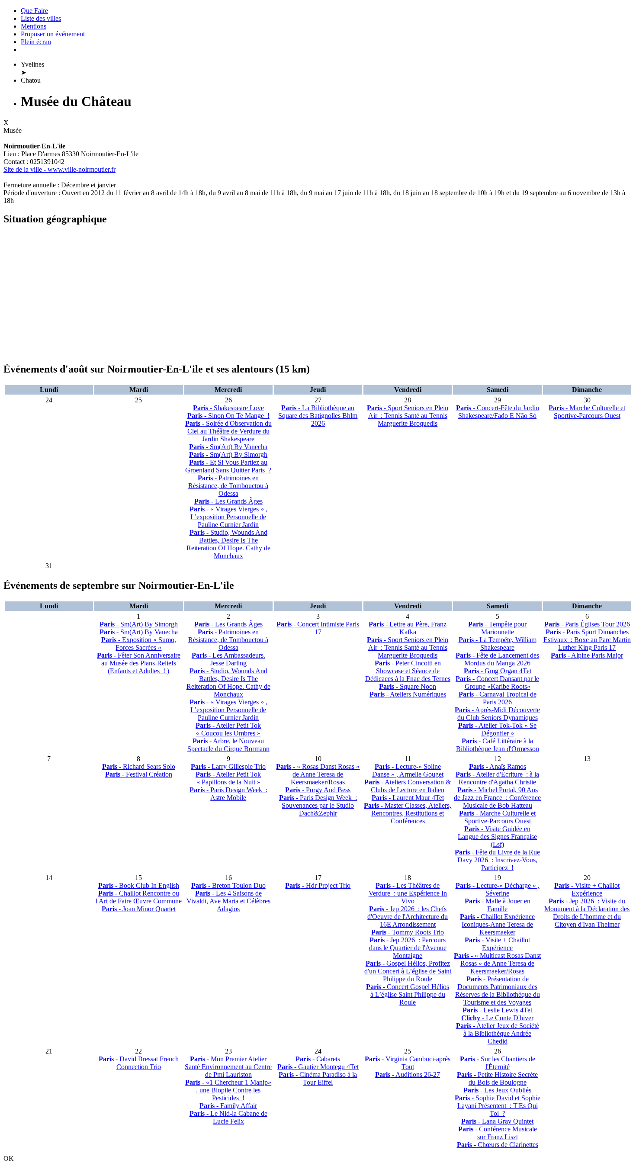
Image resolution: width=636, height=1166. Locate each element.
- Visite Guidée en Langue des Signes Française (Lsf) (497, 836)
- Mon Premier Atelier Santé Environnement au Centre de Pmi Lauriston (228, 1066)
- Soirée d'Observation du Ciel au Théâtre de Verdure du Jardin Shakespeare (228, 431)
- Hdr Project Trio (317, 885)
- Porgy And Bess (317, 789)
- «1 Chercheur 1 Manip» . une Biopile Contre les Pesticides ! (228, 1090)
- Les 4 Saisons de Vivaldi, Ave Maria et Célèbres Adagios (228, 901)
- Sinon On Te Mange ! (228, 415)
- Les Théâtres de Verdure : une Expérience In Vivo (408, 893)
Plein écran (36, 41)
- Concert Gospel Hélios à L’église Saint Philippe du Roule (407, 994)
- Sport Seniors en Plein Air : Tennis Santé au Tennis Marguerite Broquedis (407, 415)
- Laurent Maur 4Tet (408, 797)
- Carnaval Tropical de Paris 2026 (497, 698)
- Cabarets (318, 1059)
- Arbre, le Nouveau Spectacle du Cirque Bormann (228, 744)
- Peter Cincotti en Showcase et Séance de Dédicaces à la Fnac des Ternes (407, 670)
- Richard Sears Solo (138, 766)
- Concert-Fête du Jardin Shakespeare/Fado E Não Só (497, 411)
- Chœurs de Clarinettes (497, 1144)
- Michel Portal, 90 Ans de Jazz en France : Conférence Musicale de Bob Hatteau (497, 797)
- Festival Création (138, 774)
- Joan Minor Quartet (139, 908)
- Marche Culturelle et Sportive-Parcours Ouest (587, 411)
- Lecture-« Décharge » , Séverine (498, 889)
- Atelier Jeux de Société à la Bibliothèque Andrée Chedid (497, 1033)
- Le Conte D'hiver (497, 1017)
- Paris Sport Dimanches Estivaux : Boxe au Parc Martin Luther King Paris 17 (587, 639)
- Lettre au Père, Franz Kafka (407, 628)
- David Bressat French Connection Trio (139, 1062)
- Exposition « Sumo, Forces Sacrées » (138, 643)
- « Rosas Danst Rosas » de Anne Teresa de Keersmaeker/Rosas (318, 774)
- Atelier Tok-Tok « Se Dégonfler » (497, 729)
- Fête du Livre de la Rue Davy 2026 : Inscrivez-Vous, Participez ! (497, 859)
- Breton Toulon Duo (228, 885)
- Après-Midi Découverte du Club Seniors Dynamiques (497, 713)
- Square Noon (407, 686)
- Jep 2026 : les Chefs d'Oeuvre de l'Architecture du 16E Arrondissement (407, 916)
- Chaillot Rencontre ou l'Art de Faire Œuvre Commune (139, 897)
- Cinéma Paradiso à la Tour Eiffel (318, 1078)
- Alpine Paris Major (587, 655)
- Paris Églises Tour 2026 (587, 624)
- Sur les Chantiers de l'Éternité (497, 1062)
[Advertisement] (263, 294)
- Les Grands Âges (228, 501)
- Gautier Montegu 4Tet (318, 1066)
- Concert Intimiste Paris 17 (317, 628)
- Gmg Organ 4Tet (497, 671)
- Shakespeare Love (228, 407)
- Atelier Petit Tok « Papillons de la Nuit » (228, 778)
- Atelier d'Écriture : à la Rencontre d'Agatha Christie (497, 778)
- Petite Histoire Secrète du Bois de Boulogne (497, 1078)
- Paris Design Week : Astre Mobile (228, 793)
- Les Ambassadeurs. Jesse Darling (228, 659)
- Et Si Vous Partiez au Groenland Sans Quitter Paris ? (228, 466)
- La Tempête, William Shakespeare (497, 643)
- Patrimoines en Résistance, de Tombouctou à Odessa (228, 485)
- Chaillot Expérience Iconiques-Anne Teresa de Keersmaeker (497, 924)
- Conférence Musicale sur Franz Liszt (497, 1132)
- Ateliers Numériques (407, 694)
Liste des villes (41, 18)
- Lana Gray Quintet (497, 1121)
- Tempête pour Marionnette (497, 628)
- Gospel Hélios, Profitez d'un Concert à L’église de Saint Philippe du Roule (407, 971)
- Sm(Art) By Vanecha (228, 446)
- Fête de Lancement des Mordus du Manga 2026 (497, 659)
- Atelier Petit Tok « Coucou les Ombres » (228, 729)
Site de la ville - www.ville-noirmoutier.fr (59, 169)
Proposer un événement (53, 34)
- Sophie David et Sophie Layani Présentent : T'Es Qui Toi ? (497, 1105)
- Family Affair (228, 1105)
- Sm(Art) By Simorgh (228, 454)
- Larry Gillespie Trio (228, 766)
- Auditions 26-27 (407, 1074)
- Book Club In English (138, 885)
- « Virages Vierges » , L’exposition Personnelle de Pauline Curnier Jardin (228, 516)
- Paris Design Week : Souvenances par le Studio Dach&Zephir (318, 805)
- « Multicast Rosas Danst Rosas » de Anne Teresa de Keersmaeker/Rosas (497, 963)
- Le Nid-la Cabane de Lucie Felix (228, 1117)
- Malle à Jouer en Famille (497, 904)
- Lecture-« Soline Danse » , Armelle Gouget (407, 770)
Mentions (33, 26)
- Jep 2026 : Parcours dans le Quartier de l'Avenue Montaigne (407, 947)
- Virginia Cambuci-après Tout (407, 1062)
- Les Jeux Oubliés (497, 1090)
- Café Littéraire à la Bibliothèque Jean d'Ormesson (497, 744)
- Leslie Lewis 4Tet (497, 1010)
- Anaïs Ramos (497, 766)
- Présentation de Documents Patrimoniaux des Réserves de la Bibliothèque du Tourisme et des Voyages (497, 990)
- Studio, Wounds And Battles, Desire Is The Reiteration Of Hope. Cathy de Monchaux (228, 544)
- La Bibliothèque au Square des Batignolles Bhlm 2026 (317, 415)
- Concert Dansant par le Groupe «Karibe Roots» (497, 682)
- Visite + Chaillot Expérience (497, 943)
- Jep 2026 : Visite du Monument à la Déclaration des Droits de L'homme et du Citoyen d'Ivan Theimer (587, 912)
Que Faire (34, 10)
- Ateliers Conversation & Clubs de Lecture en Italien (407, 785)
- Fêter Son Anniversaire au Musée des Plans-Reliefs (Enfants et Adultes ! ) (138, 663)
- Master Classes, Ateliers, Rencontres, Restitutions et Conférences (407, 813)
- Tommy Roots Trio (407, 932)
